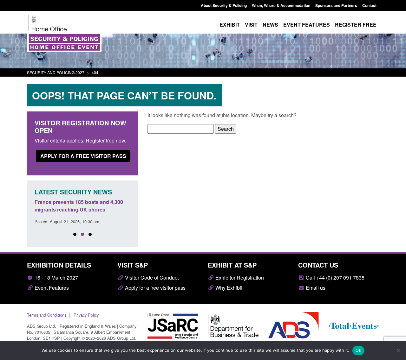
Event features (306, 24)
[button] (75, 234)
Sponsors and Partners (336, 5)
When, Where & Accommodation (281, 5)
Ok (358, 350)
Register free (356, 24)
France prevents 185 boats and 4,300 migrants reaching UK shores (79, 205)
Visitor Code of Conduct (151, 277)
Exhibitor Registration (239, 277)
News (270, 24)
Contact (369, 5)
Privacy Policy (86, 315)
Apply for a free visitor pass (83, 156)
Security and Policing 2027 (55, 72)
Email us (314, 287)
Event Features (51, 287)
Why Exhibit (228, 287)
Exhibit (229, 24)
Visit (251, 24)
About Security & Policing (224, 5)
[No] (398, 350)
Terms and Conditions (46, 315)
